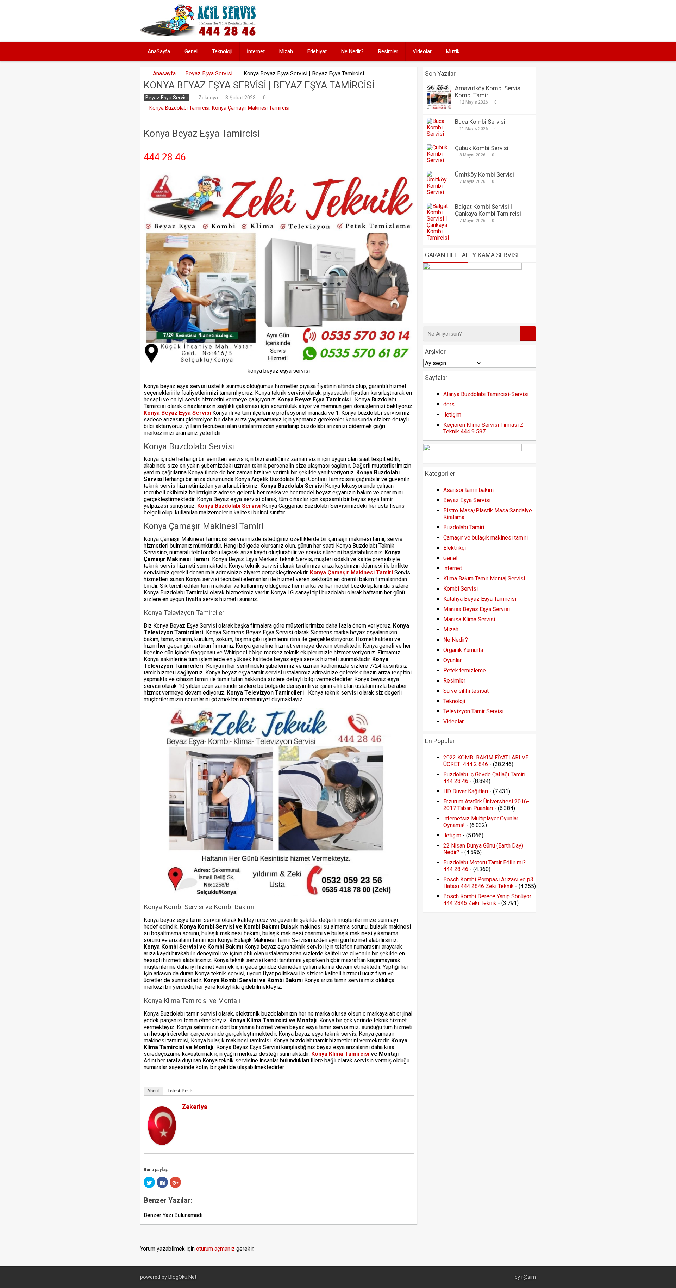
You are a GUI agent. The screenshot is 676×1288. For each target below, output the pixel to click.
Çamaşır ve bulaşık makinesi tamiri (485, 537)
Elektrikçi (454, 547)
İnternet (256, 51)
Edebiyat (317, 51)
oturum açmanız (215, 1248)
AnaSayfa (159, 51)
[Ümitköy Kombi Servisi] (439, 192)
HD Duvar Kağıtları (465, 791)
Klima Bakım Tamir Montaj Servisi (484, 578)
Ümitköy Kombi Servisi (484, 174)
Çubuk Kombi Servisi (481, 148)
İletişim (452, 414)
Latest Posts (181, 1090)
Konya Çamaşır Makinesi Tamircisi (250, 108)
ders (449, 404)
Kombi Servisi (460, 588)
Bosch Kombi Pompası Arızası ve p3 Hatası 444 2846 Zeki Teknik (488, 882)
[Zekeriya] (162, 1143)
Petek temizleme (464, 670)
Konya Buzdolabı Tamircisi (179, 108)
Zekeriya (208, 97)
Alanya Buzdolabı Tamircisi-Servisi (485, 394)
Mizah (286, 51)
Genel (191, 51)
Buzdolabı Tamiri (463, 527)
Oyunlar (452, 660)
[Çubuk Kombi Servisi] (439, 160)
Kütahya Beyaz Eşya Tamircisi (479, 599)
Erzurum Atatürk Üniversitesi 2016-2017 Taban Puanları (486, 805)
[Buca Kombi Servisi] (439, 133)
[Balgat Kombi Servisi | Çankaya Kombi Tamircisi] (439, 237)
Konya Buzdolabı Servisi (229, 506)
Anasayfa (164, 73)
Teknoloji (222, 51)
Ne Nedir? (352, 51)
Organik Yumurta (463, 650)
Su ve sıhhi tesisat (466, 691)
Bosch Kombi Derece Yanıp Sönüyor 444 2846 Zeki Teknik (487, 899)
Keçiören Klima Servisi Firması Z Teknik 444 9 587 (483, 428)
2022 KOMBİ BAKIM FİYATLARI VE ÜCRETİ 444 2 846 (485, 761)
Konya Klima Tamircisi (340, 1053)
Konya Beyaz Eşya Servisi (177, 412)
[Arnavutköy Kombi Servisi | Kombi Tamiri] (439, 107)
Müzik (452, 51)
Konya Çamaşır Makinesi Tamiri (351, 572)
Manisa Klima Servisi (469, 619)
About (153, 1090)
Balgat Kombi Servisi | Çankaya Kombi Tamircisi (488, 210)
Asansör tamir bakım (468, 490)
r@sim (528, 1277)
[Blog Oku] (199, 34)
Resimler (388, 51)
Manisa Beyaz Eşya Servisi (476, 609)
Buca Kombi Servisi (480, 121)
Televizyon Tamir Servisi (473, 711)
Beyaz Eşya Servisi (208, 73)
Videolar (422, 51)
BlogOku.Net (182, 1277)
